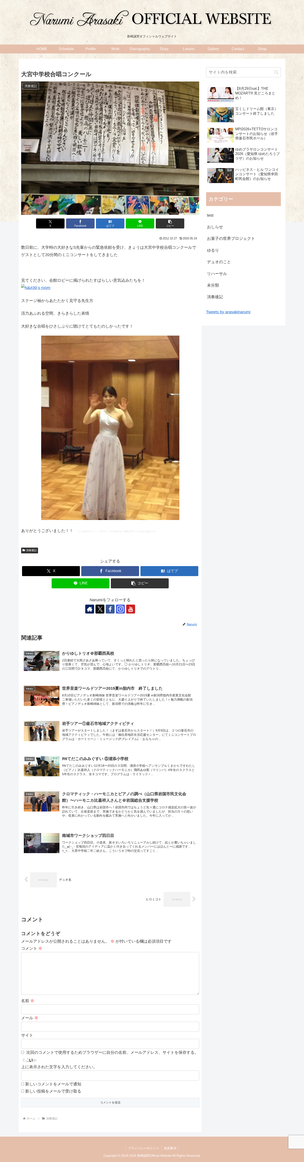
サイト (27, 1035)
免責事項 (170, 1148)
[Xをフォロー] (99, 609)
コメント (31, 948)
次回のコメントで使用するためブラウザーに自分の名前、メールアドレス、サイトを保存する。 (112, 1052)
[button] (170, 223)
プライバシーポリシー (143, 1148)
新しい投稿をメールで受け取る (53, 1091)
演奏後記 (31, 550)
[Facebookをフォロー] (110, 609)
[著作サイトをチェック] (89, 609)
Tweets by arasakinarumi (228, 312)
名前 (27, 1001)
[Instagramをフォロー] (120, 609)
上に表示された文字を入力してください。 (59, 1067)
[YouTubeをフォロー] (130, 609)
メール (29, 1018)
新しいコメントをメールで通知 (53, 1084)
